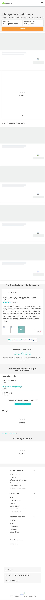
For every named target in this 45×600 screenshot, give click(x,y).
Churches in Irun (15, 477)
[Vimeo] (24, 588)
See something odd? (9, 433)
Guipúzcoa (13, 520)
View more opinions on (17, 340)
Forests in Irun (14, 483)
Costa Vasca (14, 526)
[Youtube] (27, 588)
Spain (12, 523)
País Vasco (13, 529)
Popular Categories (16, 470)
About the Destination (17, 517)
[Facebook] (19, 588)
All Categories (14, 494)
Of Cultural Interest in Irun (18, 480)
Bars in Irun (13, 497)
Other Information (16, 540)
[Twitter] (22, 588)
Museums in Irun (15, 474)
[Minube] (7, 3)
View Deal (38, 62)
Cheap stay (14, 544)
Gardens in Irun (15, 506)
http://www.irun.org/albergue (12, 387)
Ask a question (22, 404)
